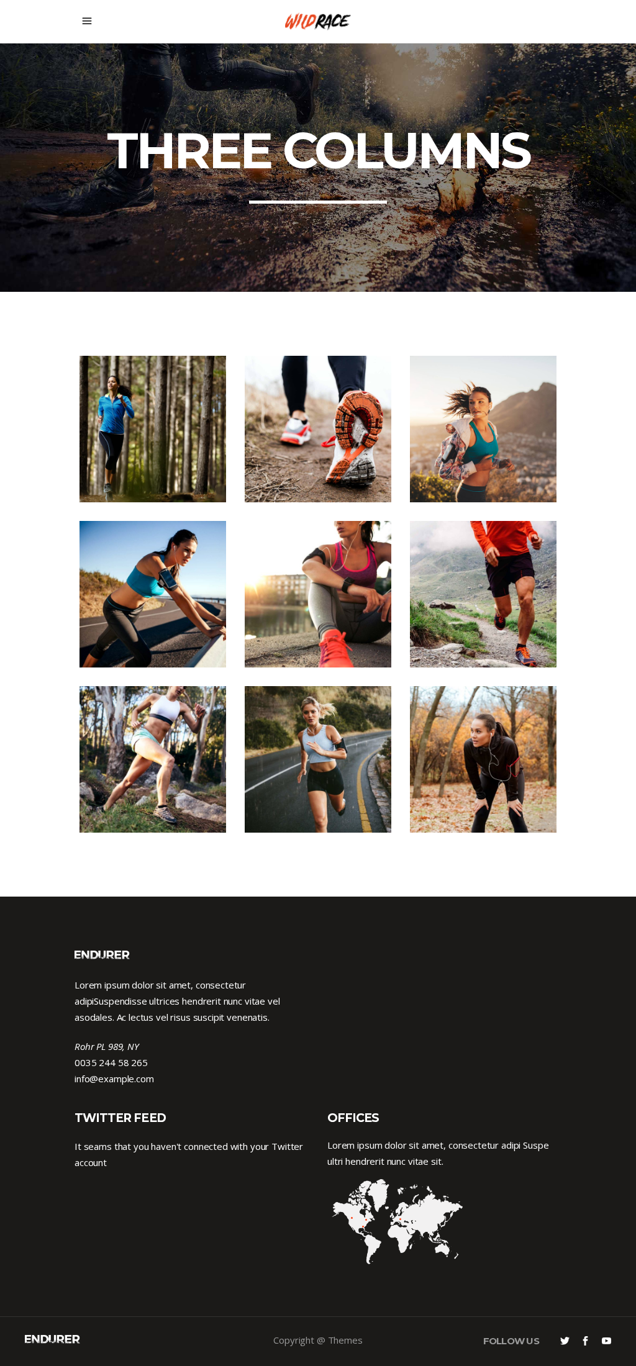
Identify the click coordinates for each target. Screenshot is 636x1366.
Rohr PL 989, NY (107, 1046)
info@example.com (114, 1078)
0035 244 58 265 (111, 1062)
